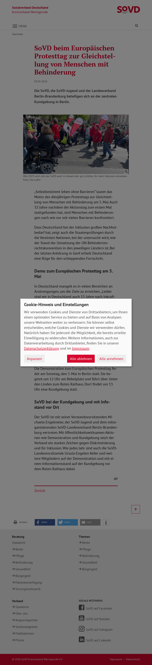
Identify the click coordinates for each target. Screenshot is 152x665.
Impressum (80, 348)
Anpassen (34, 358)
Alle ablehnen (81, 358)
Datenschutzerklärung (41, 348)
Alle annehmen (111, 358)
